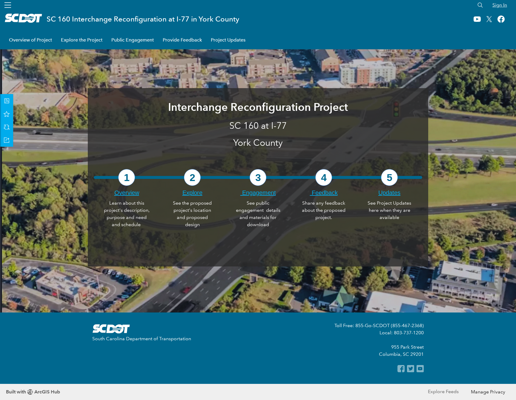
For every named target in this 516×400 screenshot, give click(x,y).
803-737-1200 (409, 332)
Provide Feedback (182, 40)
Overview (126, 192)
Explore (192, 192)
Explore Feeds (443, 391)
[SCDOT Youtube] (419, 370)
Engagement (258, 192)
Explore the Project (81, 40)
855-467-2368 (407, 325)
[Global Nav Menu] (8, 5)
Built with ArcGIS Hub (33, 392)
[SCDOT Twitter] (410, 370)
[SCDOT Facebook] (400, 370)
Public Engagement (132, 40)
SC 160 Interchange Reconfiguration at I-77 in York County (143, 19)
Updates (389, 192)
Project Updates (228, 40)
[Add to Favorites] (6, 113)
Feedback (324, 192)
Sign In (499, 5)
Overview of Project (30, 40)
